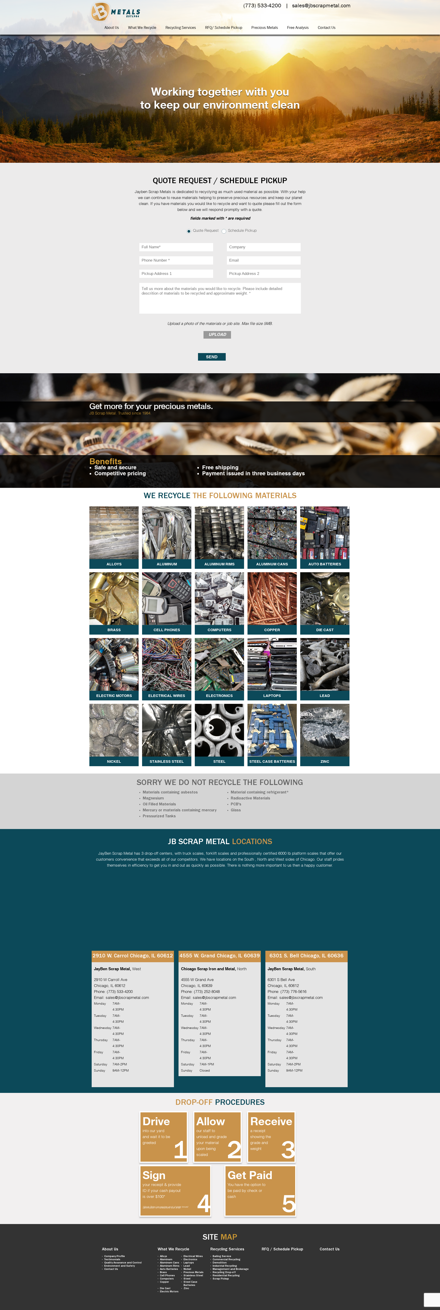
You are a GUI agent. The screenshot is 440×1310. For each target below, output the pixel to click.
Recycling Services (180, 27)
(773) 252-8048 (207, 991)
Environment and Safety (119, 1266)
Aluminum (166, 1259)
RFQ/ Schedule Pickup (223, 27)
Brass (163, 1272)
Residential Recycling (226, 1275)
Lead (187, 1266)
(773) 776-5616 (293, 991)
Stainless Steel (193, 1275)
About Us (111, 27)
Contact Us (327, 27)
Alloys (163, 1256)
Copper (164, 1282)
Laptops (189, 1263)
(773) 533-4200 (262, 5)
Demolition (220, 1263)
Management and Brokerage (231, 1269)
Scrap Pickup (221, 1279)
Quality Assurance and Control (123, 1263)
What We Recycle (142, 27)
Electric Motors (169, 1292)
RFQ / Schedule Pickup (282, 1250)
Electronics (190, 1259)
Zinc (186, 1288)
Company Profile (114, 1256)
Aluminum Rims (169, 1266)
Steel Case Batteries (190, 1284)
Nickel (187, 1269)
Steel (187, 1279)
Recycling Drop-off (224, 1272)
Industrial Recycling (225, 1266)
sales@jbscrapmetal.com (321, 5)
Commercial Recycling (226, 1259)
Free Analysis (298, 27)
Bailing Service (222, 1256)
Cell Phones (167, 1275)
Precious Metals (264, 27)
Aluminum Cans (169, 1263)
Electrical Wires (193, 1256)
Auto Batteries (169, 1269)
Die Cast (165, 1288)
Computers (167, 1279)
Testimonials (112, 1259)
